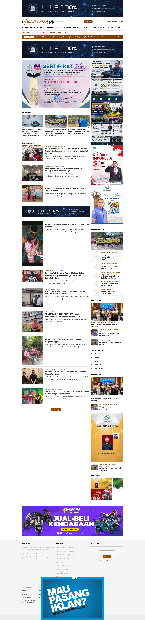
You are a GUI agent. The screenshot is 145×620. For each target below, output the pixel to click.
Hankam (51, 166)
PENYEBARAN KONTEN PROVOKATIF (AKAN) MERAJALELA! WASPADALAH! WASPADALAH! (63, 315)
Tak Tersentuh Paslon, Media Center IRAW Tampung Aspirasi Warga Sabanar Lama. (67, 392)
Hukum (47, 166)
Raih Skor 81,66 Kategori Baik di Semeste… (109, 284)
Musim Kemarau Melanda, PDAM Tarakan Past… (109, 277)
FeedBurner (110, 561)
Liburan (97, 354)
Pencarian (88, 22)
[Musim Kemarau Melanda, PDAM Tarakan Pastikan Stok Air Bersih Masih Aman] (56, 121)
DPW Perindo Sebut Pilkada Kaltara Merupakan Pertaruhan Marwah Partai (65, 292)
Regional (54, 146)
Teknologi (52, 369)
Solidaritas (98, 368)
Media (109, 339)
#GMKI (96, 357)
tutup (74, 578)
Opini (46, 312)
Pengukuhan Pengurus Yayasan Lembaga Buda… (109, 292)
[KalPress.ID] (38, 21)
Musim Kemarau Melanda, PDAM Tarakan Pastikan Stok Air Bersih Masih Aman (55, 131)
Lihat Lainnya (56, 410)
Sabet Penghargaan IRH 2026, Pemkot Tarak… (109, 268)
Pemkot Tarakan (112, 252)
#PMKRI (96, 361)
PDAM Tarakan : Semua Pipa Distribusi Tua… (109, 334)
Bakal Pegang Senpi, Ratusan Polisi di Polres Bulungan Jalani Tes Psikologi (64, 169)
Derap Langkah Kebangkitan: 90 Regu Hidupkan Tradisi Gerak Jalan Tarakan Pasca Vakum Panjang (51, 37)
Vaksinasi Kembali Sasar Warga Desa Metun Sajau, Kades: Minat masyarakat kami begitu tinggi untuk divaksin (66, 151)
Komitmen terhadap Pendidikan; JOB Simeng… (104, 325)
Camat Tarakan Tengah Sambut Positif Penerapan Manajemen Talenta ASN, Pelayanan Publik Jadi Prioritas (78, 133)
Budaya (109, 290)
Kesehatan (48, 146)
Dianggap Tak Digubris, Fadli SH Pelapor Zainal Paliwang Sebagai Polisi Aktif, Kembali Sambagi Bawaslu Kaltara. (65, 275)
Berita (116, 330)
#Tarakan (97, 365)
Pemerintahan (95, 322)
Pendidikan (104, 322)
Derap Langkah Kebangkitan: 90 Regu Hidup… (108, 258)
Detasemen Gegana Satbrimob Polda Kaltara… (110, 344)
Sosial (47, 369)
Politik (47, 186)
